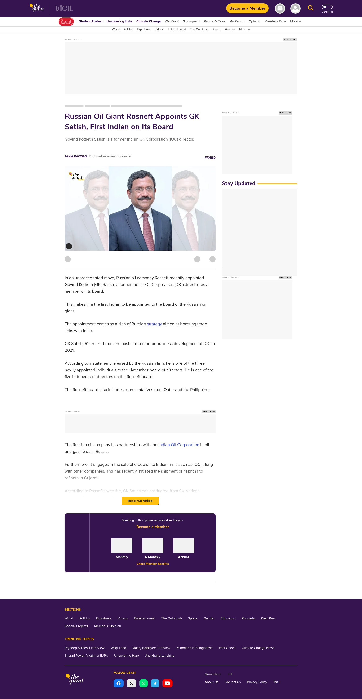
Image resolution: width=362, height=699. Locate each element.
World (210, 157)
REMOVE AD (290, 39)
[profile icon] (295, 8)
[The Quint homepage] (37, 8)
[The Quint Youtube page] (167, 684)
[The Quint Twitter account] (131, 684)
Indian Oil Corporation (178, 444)
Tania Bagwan (76, 156)
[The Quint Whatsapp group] (143, 684)
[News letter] (280, 8)
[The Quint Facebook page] (119, 684)
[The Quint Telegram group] (155, 684)
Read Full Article (140, 501)
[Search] (310, 8)
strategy (154, 324)
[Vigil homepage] (64, 8)
